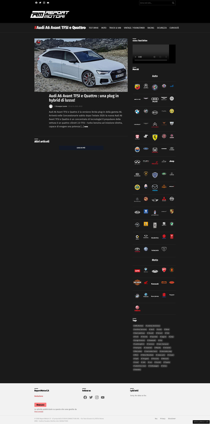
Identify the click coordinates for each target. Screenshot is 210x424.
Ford (136, 337)
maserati (148, 348)
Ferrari (160, 333)
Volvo (165, 366)
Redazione (38, 396)
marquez (138, 348)
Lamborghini (139, 344)
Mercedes (138, 351)
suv (150, 362)
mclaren (168, 348)
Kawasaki (152, 340)
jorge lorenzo (140, 340)
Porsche (156, 359)
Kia (161, 340)
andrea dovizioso (153, 326)
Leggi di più (81, 148)
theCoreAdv (38, 412)
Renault (165, 359)
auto (160, 329)
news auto (161, 355)
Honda (144, 337)
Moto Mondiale (147, 355)
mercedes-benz (151, 351)
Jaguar (164, 337)
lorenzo (151, 344)
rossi (136, 362)
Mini (136, 355)
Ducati (151, 333)
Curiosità (174, 28)
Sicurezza (162, 28)
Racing (151, 28)
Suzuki (158, 362)
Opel (136, 359)
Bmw (167, 329)
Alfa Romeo (139, 326)
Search (173, 3)
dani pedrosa (139, 333)
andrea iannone (140, 329)
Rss (156, 418)
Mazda (158, 348)
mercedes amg (166, 351)
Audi (152, 329)
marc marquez (163, 344)
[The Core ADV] (40, 407)
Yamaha (137, 369)
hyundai (154, 337)
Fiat (167, 333)
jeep (171, 337)
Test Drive (93, 28)
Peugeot (146, 359)
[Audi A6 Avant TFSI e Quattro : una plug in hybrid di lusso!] (81, 65)
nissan (171, 355)
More (86, 127)
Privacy (162, 418)
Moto (103, 28)
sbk (144, 362)
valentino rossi (140, 366)
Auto (83, 28)
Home (75, 28)
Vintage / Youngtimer (134, 28)
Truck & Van (115, 28)
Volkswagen (154, 366)
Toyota (167, 362)
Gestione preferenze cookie (201, 422)
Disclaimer (172, 418)
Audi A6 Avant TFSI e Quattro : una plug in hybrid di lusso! (84, 98)
